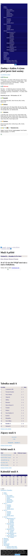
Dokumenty (9, 16)
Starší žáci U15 (10, 37)
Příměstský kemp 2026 (12, 61)
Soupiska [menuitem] (9, 504)
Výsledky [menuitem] (9, 506)
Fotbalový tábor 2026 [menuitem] (12, 546)
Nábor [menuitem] (5, 542)
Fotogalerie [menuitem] (6, 539)
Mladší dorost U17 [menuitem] (11, 518)
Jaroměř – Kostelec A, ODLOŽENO (10, 247)
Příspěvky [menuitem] (6, 538)
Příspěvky (6, 52)
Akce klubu (6, 59)
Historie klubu (10, 14)
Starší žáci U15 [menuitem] (10, 523)
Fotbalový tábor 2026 (12, 60)
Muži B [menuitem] (5, 510)
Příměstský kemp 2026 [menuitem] (12, 548)
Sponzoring (9, 13)
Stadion (8, 12)
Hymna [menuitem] (5, 541)
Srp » (26, 485)
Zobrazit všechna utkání (6, 445)
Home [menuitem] (5, 492)
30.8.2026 (14, 437)
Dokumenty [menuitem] (9, 502)
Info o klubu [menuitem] (9, 495)
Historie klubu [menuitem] (10, 500)
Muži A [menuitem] (5, 503)
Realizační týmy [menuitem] (10, 496)
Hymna (5, 55)
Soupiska (9, 18)
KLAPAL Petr (4, 462)
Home (5, 6)
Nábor (5, 56)
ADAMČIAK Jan (5, 460)
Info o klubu (9, 9)
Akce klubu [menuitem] (6, 545)
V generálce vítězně (6, 248)
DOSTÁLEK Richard (6, 455)
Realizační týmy (10, 10)
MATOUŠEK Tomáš (6, 457)
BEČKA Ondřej (4, 465)
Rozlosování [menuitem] (6, 543)
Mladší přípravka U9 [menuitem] (11, 535)
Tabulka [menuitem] (8, 507)
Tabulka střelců (10, 22)
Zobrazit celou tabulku (6, 429)
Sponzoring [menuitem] (9, 499)
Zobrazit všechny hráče (6, 467)
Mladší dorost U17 (11, 32)
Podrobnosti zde (15, 267)
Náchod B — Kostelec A (8, 256)
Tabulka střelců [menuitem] (10, 509)
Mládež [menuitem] (5, 517)
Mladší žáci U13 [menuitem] (10, 529)
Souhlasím (17, 554)
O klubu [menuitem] (5, 494)
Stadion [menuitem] (8, 498)
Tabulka (8, 21)
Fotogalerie (6, 53)
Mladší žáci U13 (10, 43)
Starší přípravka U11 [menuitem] (11, 533)
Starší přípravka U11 (11, 47)
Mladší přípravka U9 (11, 49)
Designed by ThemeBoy (6, 490)
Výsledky (9, 20)
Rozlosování (6, 57)
